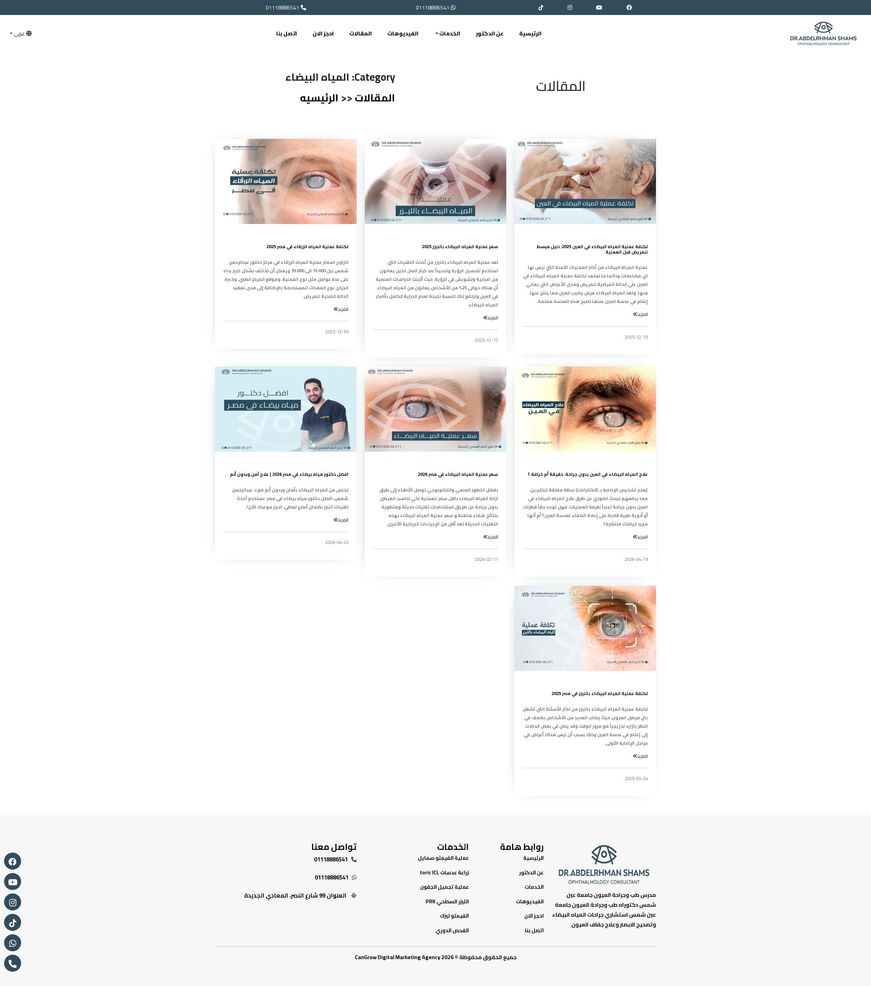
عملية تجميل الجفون (444, 887)
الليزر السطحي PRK (447, 901)
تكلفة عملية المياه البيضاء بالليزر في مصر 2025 (600, 693)
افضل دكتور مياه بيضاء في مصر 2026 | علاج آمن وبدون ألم (289, 474)
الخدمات (534, 887)
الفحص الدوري (452, 930)
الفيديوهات (403, 33)
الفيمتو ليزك (454, 916)
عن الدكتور (490, 33)
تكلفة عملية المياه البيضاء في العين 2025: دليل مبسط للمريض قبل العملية (592, 249)
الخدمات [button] (449, 33)
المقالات (360, 33)
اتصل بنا (286, 33)
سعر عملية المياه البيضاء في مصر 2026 (458, 474)
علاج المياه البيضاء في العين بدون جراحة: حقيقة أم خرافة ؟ (588, 474)
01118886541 (433, 7)
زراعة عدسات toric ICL (444, 872)
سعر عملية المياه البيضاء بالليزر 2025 (460, 246)
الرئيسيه (319, 97)
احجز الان (323, 33)
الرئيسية (530, 33)
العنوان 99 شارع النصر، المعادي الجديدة (295, 895)
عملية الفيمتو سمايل (443, 858)
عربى (19, 33)
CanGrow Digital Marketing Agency (397, 957)
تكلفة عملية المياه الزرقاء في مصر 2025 (307, 246)
